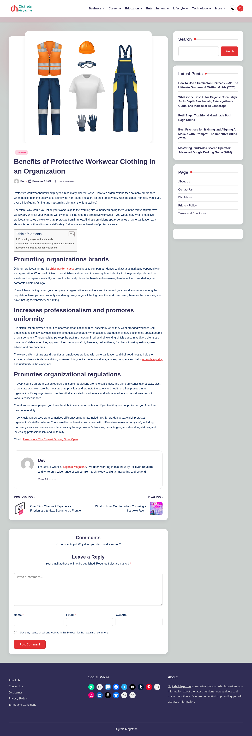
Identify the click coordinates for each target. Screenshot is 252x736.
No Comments (67, 181)
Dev (41, 460)
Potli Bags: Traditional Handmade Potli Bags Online (204, 118)
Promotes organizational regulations (38, 247)
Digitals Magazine (74, 466)
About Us (184, 181)
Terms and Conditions (192, 213)
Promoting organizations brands (35, 239)
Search (185, 39)
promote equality (152, 359)
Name (19, 615)
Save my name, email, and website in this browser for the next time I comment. (64, 632)
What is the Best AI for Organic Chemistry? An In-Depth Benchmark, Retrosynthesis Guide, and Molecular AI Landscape (207, 102)
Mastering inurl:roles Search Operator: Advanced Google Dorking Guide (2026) (205, 150)
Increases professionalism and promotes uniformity (46, 243)
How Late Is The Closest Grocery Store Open (50, 439)
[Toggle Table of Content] (70, 234)
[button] (47, 479)
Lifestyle (21, 152)
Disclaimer (185, 197)
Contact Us (185, 189)
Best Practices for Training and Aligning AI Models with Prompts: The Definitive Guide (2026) (207, 134)
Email (71, 615)
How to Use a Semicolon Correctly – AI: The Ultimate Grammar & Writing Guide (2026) (208, 85)
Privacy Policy (187, 205)
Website (121, 615)
